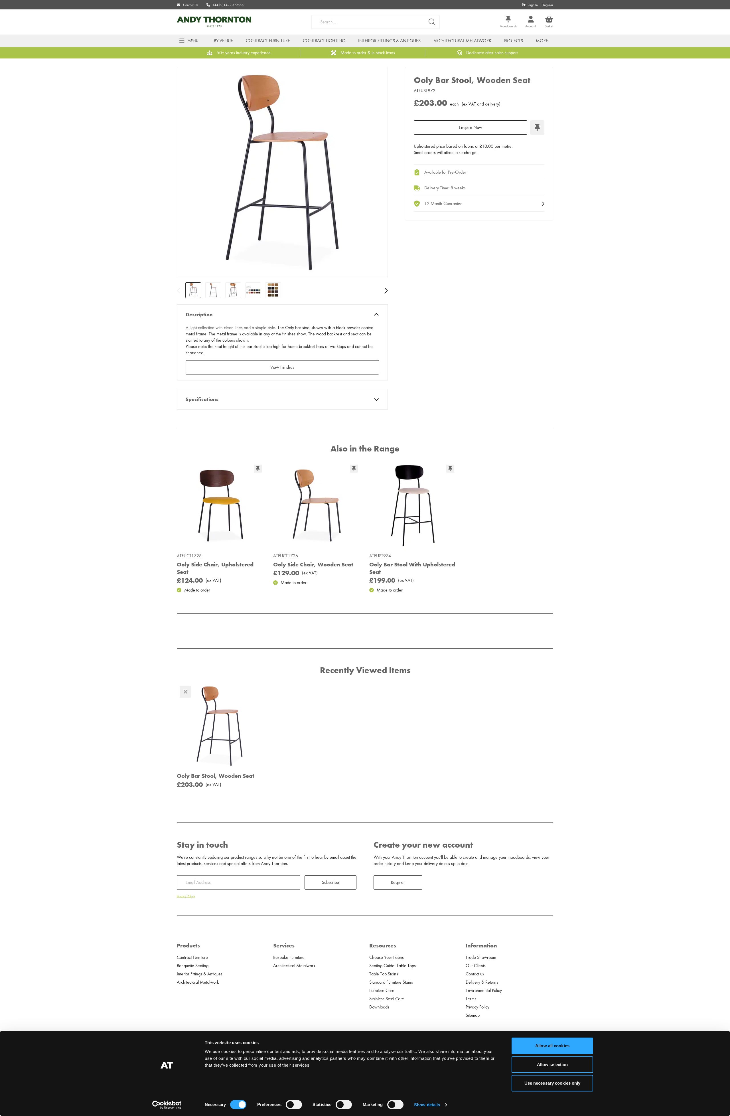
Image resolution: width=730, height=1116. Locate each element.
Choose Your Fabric (386, 957)
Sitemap (473, 1015)
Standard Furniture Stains (391, 982)
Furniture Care (381, 990)
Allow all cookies (552, 1045)
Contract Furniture (268, 40)
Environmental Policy (484, 990)
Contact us (475, 974)
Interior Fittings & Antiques (389, 40)
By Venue (223, 40)
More (542, 40)
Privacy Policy (186, 896)
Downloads (379, 1007)
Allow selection (552, 1064)
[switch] (294, 1104)
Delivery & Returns (482, 982)
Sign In (533, 5)
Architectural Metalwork (462, 40)
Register (547, 5)
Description (199, 314)
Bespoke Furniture (289, 957)
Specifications (202, 399)
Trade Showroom (481, 957)
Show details (427, 1104)
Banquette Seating (192, 965)
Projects (513, 40)
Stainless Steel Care (386, 998)
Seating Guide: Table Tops (392, 965)
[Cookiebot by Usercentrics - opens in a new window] (167, 1105)
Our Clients (476, 965)
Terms (471, 998)
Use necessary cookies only (552, 1083)
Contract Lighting (324, 40)
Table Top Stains (383, 974)
